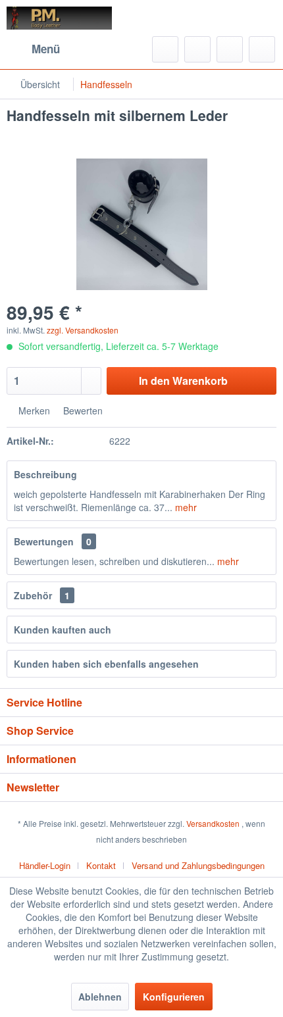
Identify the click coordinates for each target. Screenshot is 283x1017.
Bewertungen (44, 541)
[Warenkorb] (262, 49)
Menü (46, 49)
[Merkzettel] (197, 49)
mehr (184, 507)
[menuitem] (33, 49)
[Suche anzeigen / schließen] (165, 49)
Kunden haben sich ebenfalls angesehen (106, 663)
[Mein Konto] (230, 49)
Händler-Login (44, 865)
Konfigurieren (174, 996)
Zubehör (42, 595)
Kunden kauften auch (62, 629)
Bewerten (82, 410)
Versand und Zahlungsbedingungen (198, 865)
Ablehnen (100, 996)
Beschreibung (45, 474)
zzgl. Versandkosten (82, 329)
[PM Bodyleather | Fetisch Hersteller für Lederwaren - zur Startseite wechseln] (60, 18)
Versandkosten (213, 823)
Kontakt (101, 865)
